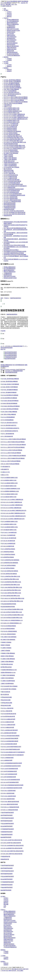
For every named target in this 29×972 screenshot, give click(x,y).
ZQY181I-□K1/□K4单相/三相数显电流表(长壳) (16, 119)
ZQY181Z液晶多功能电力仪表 (11, 112)
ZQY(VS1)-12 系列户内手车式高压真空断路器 (16, 98)
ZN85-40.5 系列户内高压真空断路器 (13, 103)
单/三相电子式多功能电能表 (11, 153)
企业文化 (9, 13)
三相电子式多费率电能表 (10, 165)
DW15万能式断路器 (6, 2)
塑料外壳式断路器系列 (13, 24)
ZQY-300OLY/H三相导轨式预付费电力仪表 (15, 142)
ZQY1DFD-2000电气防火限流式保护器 (14, 210)
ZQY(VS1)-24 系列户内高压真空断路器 (14, 100)
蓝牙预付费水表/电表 (9, 161)
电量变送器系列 (11, 35)
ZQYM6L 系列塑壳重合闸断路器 (12, 80)
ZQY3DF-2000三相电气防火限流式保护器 (14, 214)
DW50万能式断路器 (12, 1)
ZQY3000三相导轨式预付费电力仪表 (13, 140)
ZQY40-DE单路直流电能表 (11, 150)
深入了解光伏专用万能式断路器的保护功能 (15, 228)
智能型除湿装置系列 (12, 52)
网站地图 (8, 4)
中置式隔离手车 (8, 105)
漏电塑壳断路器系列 (12, 22)
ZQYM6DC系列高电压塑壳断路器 (12, 87)
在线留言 (9, 71)
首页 (5, 8)
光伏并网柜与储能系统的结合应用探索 (14, 253)
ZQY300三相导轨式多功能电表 (12, 134)
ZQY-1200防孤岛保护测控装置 (11, 179)
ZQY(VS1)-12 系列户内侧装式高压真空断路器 (16, 101)
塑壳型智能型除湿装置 (9, 204)
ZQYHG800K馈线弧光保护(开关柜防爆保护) (15, 186)
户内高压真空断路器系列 (13, 55)
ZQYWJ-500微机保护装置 (10, 176)
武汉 (7, 970)
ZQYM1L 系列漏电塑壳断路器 (11, 83)
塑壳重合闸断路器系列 (13, 19)
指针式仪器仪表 (8, 168)
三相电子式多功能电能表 (10, 164)
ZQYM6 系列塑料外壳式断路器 (12, 84)
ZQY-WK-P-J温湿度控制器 (10, 196)
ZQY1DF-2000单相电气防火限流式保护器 (14, 212)
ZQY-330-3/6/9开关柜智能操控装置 (13, 193)
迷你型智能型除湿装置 (9, 203)
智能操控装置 (10, 50)
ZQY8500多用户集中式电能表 (11, 167)
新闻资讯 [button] (6, 57)
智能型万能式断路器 (22, 1)
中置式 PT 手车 (8, 106)
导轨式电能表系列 (11, 36)
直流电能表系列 (11, 38)
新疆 (10, 970)
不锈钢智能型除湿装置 (9, 207)
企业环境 (9, 15)
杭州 (27, 969)
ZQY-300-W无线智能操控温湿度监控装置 (14, 195)
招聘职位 (9, 66)
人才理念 (9, 64)
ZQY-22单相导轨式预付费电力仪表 (13, 136)
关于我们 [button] (6, 10)
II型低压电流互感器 (9, 172)
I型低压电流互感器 (8, 170)
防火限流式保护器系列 (13, 54)
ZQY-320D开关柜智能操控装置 (12, 190)
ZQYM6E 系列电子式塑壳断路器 (12, 81)
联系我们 (3, 961)
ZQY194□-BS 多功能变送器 (11, 125)
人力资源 (3, 955)
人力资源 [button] (6, 63)
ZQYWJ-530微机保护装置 (10, 178)
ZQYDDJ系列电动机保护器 (11, 175)
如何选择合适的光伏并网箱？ (11, 250)
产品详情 (3, 330)
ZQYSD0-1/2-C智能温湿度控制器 (12, 201)
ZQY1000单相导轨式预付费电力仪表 (13, 137)
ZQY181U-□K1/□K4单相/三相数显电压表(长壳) (16, 117)
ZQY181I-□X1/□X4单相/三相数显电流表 (14, 115)
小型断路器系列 (11, 25)
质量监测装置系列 (11, 47)
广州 (2, 970)
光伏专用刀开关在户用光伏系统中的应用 (14, 245)
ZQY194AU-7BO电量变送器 (11, 123)
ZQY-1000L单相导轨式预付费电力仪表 (14, 139)
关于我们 (3, 896)
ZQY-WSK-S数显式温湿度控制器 (12, 200)
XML (12, 4)
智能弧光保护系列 (11, 49)
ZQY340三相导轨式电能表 (10, 133)
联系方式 (9, 69)
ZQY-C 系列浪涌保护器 (10, 95)
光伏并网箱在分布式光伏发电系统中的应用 (15, 251)
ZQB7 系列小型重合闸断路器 (11, 89)
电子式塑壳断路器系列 (13, 21)
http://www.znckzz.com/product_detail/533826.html (13, 369)
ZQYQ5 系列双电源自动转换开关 (12, 94)
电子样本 (6, 61)
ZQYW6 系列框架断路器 (10, 91)
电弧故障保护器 (8, 215)
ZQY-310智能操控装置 (9, 187)
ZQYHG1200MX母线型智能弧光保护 (13, 184)
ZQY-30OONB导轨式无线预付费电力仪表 (14, 147)
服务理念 (9, 16)
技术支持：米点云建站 (17, 970)
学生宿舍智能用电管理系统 (11, 143)
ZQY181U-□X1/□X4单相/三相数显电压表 (14, 114)
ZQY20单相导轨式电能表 (10, 129)
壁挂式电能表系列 (11, 40)
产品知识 (9, 58)
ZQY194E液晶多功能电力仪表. (12, 122)
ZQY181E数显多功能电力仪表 (11, 108)
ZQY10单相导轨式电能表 (10, 128)
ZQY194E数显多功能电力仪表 (11, 120)
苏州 (4, 970)
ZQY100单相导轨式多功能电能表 (12, 131)
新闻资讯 (3, 949)
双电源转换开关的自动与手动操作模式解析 (15, 254)
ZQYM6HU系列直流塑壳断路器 (12, 86)
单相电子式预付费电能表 (10, 158)
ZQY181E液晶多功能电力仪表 (11, 109)
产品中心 (6, 298)
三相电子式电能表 (8, 156)
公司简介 (9, 11)
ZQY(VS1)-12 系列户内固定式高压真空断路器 (16, 97)
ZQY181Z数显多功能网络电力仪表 (13, 111)
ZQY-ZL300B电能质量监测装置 (12, 182)
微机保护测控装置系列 (13, 46)
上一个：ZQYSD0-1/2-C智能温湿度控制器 (12, 346)
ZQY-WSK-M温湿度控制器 (11, 198)
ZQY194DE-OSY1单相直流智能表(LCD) (14, 148)
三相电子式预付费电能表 (10, 159)
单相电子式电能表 (8, 154)
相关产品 (3, 349)
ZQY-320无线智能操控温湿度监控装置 (14, 189)
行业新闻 (9, 60)
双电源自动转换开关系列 (13, 30)
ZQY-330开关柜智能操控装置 (11, 192)
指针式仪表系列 (11, 41)
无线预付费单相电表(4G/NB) (11, 162)
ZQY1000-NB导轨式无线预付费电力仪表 (14, 145)
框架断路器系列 (11, 27)
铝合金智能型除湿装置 (9, 206)
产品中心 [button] (6, 18)
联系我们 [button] (6, 68)
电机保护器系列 (11, 44)
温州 (24, 969)
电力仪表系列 (10, 33)
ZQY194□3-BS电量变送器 (10, 126)
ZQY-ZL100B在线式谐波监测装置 (12, 181)
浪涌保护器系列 (11, 32)
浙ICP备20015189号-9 (17, 969)
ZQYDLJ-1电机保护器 (9, 173)
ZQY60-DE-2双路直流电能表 (11, 151)
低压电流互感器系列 (12, 43)
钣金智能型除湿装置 (9, 209)
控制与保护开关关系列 (13, 29)
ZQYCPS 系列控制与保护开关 (11, 92)
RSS (16, 4)
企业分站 (23, 2)
